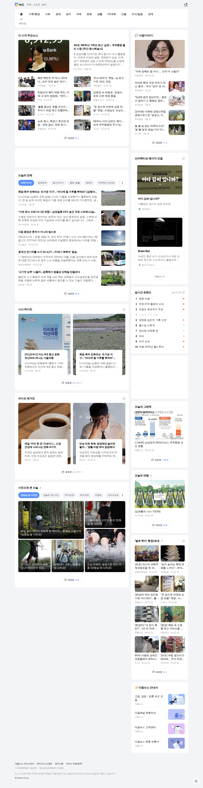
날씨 (44, 4)
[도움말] (124, 309)
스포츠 (36, 4)
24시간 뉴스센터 (44, 763)
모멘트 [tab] (98, 495)
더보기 (158, 276)
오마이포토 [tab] (113, 495)
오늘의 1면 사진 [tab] (51, 495)
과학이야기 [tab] (26, 182)
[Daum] (17, 4)
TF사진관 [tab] (69, 495)
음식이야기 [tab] (58, 182)
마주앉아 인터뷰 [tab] (106, 182)
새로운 (73, 138)
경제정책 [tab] (42, 182)
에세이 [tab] (89, 182)
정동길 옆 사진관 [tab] (29, 495)
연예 (29, 4)
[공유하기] (185, 4)
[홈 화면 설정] (196, 781)
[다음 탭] (122, 183)
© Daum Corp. (22, 778)
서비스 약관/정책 (74, 763)
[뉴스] (21, 4)
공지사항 (59, 763)
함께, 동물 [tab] (75, 182)
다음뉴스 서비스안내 (24, 763)
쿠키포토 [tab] (84, 495)
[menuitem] (21, 14)
